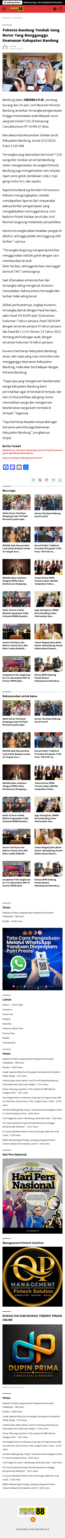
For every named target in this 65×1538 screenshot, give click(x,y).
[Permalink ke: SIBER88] (5, 47)
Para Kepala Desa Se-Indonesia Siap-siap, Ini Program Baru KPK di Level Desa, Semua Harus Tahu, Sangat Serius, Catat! (31, 1099)
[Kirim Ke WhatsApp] (60, 480)
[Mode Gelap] (55, 9)
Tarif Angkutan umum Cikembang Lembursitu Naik (26, 1118)
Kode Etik (6, 1024)
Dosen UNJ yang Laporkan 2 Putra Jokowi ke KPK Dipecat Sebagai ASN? (28, 1091)
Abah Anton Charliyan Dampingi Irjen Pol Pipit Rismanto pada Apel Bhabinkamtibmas (32, 452)
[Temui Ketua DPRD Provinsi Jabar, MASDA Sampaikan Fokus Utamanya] (48, 567)
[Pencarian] (60, 9)
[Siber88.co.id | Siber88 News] (16, 9)
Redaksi (6, 921)
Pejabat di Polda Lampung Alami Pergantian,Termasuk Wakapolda (27, 914)
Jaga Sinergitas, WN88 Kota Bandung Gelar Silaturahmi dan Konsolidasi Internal (46, 613)
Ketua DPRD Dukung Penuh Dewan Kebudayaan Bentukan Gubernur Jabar (46, 678)
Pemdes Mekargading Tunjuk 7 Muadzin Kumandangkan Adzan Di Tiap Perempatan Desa (32, 1111)
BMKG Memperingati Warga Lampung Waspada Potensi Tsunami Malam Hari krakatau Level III (28, 1142)
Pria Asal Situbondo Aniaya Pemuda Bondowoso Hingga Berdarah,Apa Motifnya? (28, 1125)
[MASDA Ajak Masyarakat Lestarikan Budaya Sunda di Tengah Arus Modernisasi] (16, 534)
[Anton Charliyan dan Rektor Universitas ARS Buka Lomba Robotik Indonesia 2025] (16, 631)
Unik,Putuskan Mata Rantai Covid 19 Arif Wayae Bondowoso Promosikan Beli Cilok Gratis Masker (30, 1082)
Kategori (6, 1019)
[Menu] (4, 9)
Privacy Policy (8, 1033)
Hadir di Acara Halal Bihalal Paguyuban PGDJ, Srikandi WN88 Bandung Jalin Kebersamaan (15, 613)
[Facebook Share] (33, 480)
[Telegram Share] (53, 480)
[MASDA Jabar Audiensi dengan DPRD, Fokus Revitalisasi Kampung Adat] (16, 567)
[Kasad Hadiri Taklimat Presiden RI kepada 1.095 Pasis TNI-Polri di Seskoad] (48, 534)
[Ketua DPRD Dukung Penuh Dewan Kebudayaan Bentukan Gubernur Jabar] (48, 664)
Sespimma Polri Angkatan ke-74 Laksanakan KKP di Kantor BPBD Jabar (16, 678)
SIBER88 (13, 46)
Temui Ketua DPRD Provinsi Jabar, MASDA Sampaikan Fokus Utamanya (46, 581)
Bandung (7, 25)
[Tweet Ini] (40, 480)
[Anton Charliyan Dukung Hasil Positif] (48, 502)
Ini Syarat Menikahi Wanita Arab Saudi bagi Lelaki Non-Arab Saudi (30, 1133)
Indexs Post (7, 1014)
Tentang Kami (9, 1043)
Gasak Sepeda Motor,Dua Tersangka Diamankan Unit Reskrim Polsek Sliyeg (31, 1074)
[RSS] (33, 1520)
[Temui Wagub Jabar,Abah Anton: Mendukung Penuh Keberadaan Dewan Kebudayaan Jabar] (48, 631)
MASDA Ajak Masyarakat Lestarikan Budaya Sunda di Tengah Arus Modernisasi (16, 548)
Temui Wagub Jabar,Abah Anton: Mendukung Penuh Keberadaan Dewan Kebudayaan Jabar (48, 645)
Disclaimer (7, 1010)
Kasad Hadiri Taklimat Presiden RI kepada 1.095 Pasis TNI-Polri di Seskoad (48, 548)
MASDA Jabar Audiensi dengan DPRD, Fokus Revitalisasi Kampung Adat (14, 581)
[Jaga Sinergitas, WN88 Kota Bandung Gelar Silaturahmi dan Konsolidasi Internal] (48, 599)
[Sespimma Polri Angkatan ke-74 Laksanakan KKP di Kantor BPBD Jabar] (16, 664)
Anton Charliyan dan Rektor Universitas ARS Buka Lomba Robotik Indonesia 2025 (15, 645)
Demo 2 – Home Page (12, 1005)
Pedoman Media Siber (13, 1028)
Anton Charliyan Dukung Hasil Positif (22, 457)
